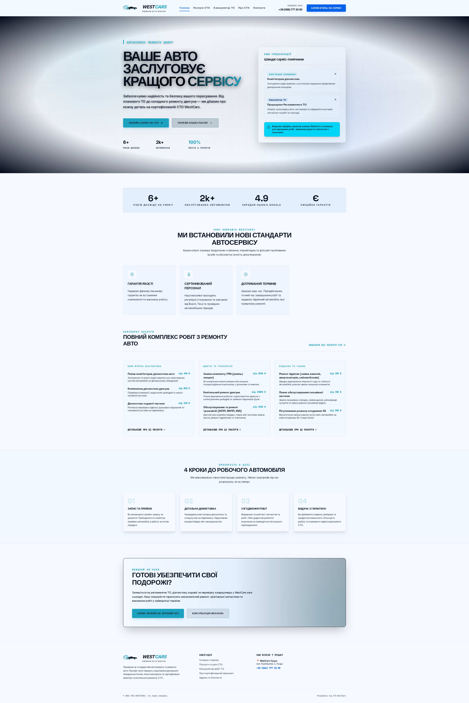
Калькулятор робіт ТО (211, 668)
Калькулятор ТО (224, 7)
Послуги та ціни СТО (211, 664)
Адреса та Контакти (210, 677)
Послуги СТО (201, 7)
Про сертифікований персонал (216, 673)
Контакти (259, 7)
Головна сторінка (209, 660)
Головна (184, 7)
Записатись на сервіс (326, 8)
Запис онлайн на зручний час (158, 613)
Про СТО (244, 7)
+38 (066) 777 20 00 (290, 9)
